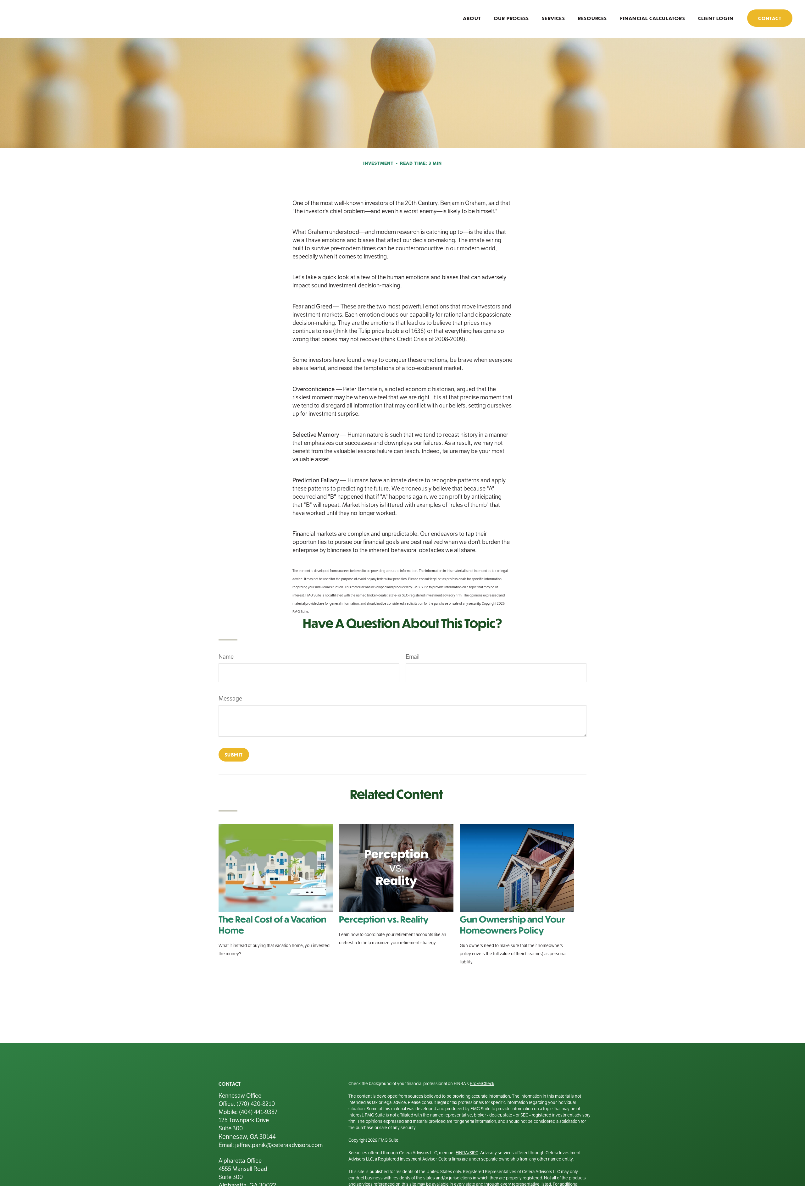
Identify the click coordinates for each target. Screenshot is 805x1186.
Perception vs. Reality (384, 918)
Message (230, 698)
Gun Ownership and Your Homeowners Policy (512, 924)
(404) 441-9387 (258, 1112)
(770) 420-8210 (255, 1103)
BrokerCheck (482, 1083)
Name (226, 656)
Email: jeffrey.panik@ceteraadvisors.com (271, 1145)
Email (412, 656)
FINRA (462, 1153)
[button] (471, 18)
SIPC (473, 1153)
